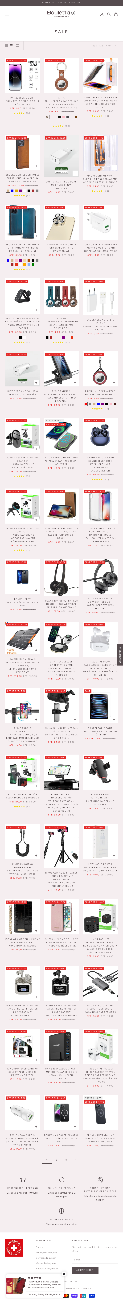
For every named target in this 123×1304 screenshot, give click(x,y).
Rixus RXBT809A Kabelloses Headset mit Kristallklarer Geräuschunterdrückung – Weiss (100, 668)
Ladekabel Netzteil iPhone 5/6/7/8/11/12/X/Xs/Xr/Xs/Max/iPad (100, 325)
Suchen (39, 1247)
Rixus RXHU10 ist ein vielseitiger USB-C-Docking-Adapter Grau (100, 1008)
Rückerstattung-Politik (47, 1268)
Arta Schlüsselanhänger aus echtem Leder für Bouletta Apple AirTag (61, 103)
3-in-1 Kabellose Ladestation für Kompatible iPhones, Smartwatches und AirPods (61, 668)
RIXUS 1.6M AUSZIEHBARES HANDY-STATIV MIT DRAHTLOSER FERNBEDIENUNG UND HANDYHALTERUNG (61, 879)
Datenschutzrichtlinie (46, 1252)
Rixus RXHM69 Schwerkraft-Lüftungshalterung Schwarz (100, 799)
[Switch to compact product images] (17, 45)
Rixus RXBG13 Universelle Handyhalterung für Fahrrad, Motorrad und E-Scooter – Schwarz (22, 735)
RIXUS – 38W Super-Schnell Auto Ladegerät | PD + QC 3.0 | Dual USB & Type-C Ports (22, 1140)
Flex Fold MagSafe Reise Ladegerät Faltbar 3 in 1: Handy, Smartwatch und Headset (22, 323)
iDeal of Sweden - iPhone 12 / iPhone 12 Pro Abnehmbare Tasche (22, 942)
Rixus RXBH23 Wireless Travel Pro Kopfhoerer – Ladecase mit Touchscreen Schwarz (61, 1010)
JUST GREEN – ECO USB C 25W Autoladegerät (22, 393)
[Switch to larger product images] (6, 45)
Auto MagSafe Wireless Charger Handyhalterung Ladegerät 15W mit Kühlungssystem (22, 535)
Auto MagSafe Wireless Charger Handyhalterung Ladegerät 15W (22, 462)
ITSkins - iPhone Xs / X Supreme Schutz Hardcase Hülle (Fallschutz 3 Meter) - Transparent (100, 535)
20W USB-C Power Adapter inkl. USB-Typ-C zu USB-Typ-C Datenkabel (100, 867)
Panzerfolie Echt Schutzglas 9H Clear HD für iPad (100, 731)
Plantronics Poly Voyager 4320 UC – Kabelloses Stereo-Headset (100, 603)
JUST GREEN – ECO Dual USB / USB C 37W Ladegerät (61, 185)
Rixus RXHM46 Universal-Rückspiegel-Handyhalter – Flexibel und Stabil (61, 733)
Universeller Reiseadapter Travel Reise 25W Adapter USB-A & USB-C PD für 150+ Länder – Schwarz (100, 946)
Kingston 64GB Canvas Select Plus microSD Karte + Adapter (22, 1072)
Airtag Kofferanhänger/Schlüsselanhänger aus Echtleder (61, 323)
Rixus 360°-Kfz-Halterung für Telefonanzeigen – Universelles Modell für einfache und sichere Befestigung (61, 802)
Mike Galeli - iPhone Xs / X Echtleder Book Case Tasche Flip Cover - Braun (61, 533)
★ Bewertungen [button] (120, 655)
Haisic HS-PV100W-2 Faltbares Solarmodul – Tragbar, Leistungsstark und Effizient (23, 665)
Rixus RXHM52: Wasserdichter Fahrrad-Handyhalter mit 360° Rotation (61, 396)
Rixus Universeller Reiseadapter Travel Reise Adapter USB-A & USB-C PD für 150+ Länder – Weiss (100, 1075)
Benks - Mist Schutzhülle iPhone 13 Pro (22, 602)
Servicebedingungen (46, 1257)
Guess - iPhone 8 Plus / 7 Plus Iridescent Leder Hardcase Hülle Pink (61, 942)
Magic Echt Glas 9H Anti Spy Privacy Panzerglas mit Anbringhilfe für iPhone (100, 102)
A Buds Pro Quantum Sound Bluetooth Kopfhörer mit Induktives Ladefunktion (100, 464)
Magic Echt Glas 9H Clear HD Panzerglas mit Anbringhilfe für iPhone (100, 179)
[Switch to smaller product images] (11, 45)
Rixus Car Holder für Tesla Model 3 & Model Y (22, 796)
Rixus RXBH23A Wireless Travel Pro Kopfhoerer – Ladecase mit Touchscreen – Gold (22, 1010)
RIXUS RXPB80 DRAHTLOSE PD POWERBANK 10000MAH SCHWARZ (61, 460)
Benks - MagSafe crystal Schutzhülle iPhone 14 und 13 (61, 1138)
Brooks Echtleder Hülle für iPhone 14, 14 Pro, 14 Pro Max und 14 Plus (23, 178)
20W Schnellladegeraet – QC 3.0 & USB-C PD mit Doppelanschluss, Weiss (100, 247)
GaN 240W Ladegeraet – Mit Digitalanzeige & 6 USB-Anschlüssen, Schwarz (61, 1074)
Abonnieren (85, 1270)
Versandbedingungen (46, 1263)
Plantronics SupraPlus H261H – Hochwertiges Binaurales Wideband (61, 604)
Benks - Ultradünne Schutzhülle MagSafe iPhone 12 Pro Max (100, 1138)
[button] (64, 1274)
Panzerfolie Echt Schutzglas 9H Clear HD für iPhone (22, 101)
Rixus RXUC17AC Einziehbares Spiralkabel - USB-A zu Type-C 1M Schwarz (22, 869)
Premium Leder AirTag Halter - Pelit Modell (100, 393)
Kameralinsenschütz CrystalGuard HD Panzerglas (61, 247)
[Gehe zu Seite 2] (76, 1160)
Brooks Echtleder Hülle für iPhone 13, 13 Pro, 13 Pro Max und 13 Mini (23, 247)
